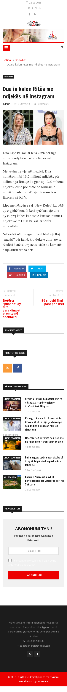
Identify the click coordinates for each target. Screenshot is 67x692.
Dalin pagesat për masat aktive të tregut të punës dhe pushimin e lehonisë (44, 461)
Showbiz (20, 60)
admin (6, 104)
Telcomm (43, 681)
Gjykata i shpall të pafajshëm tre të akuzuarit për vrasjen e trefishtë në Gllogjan (43, 402)
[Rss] (35, 14)
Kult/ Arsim (10, 477)
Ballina (7, 60)
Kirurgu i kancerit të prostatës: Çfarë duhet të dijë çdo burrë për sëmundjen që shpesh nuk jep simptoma (44, 424)
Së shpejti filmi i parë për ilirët (52, 302)
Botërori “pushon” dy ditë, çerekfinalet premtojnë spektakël (12, 309)
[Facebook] (30, 14)
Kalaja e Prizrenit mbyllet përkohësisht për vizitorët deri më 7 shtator (44, 480)
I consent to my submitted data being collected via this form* (32, 563)
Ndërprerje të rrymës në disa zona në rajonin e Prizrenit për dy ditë (44, 440)
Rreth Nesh (34, 8)
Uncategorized (12, 399)
